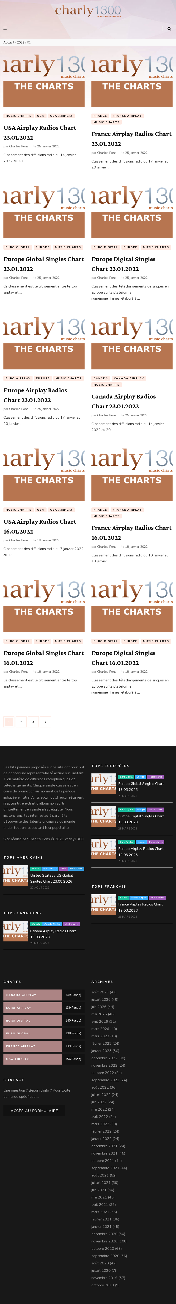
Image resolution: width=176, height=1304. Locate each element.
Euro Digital (106, 247)
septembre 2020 (105, 1255)
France (100, 116)
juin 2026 (99, 1006)
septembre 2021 (105, 1168)
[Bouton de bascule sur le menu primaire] (5, 28)
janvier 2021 (101, 1226)
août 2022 (100, 1087)
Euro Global (18, 247)
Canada (101, 378)
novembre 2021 (104, 1153)
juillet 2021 (101, 1182)
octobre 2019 (102, 1285)
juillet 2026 (101, 999)
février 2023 (101, 1043)
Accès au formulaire (34, 1110)
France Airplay (127, 116)
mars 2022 (100, 1124)
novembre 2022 (104, 1065)
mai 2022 (99, 1109)
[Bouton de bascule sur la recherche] (169, 29)
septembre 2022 (105, 1080)
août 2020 (100, 1263)
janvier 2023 (101, 1050)
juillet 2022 (101, 1094)
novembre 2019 (104, 1277)
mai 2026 (99, 1014)
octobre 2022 (102, 1072)
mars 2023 (100, 1036)
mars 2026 (100, 1028)
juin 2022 (99, 1102)
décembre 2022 (104, 1058)
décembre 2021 (104, 1146)
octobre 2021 (102, 1160)
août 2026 (100, 992)
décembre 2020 (104, 1233)
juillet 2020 (101, 1270)
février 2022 (101, 1131)
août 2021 (100, 1175)
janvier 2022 (101, 1138)
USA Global (76, 868)
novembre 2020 (104, 1241)
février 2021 (101, 1219)
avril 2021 (99, 1204)
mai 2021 (99, 1197)
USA (40, 116)
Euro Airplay (18, 378)
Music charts (19, 116)
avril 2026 (99, 1021)
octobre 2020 (102, 1248)
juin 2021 (99, 1190)
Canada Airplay (129, 378)
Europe (43, 247)
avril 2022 (99, 1116)
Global (35, 868)
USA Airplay (61, 116)
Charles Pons (18, 146)
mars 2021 (100, 1212)
